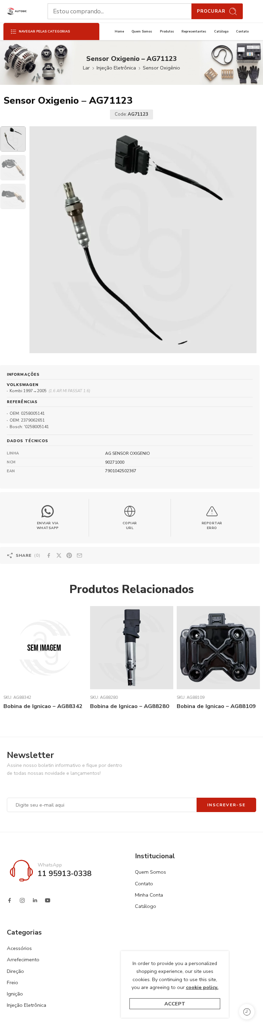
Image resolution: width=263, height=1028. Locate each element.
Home (119, 31)
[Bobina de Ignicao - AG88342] (45, 647)
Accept (174, 1003)
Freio (12, 982)
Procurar (211, 11)
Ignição (15, 993)
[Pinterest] (69, 555)
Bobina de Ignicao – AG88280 (129, 706)
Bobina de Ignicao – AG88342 (43, 706)
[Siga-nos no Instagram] (22, 900)
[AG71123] (13, 139)
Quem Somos (142, 31)
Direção (15, 971)
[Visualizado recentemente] (246, 1011)
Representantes (193, 31)
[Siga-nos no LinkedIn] (35, 900)
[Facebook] (48, 555)
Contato (242, 31)
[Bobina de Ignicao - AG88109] (218, 647)
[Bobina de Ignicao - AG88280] (131, 647)
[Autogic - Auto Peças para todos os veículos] (16, 11)
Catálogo (221, 31)
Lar (86, 67)
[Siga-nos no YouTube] (48, 900)
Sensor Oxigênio (161, 67)
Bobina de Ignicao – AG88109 (216, 706)
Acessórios (19, 948)
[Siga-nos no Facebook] (9, 900)
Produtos (167, 31)
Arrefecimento (23, 959)
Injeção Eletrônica (116, 67)
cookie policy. (202, 987)
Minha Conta (149, 894)
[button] (130, 518)
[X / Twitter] (59, 555)
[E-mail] (79, 555)
